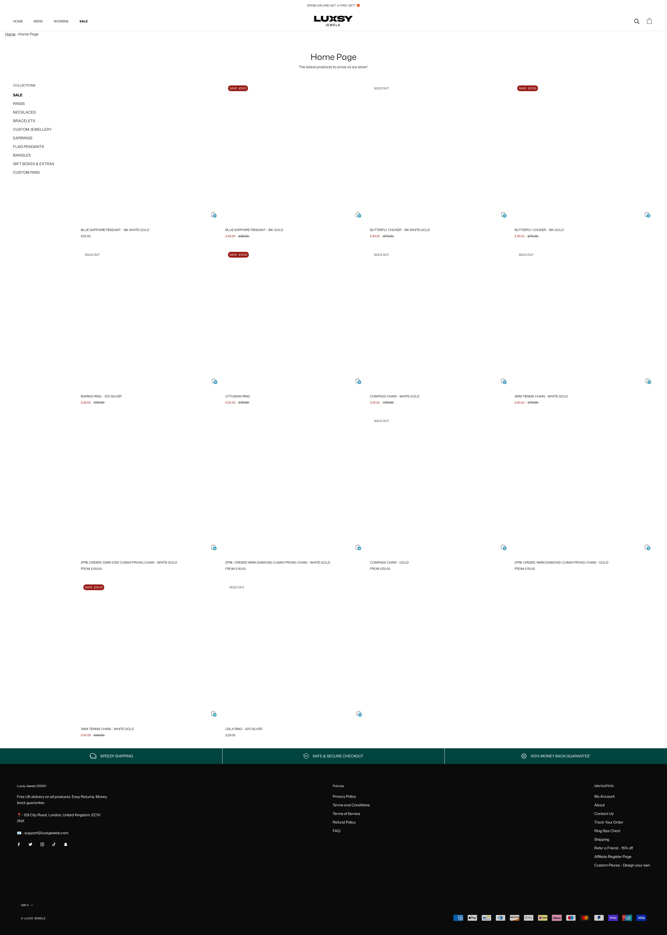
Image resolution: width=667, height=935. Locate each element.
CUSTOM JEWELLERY (32, 129)
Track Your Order (608, 822)
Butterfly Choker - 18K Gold (539, 230)
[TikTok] (54, 844)
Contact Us (604, 813)
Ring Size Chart (607, 830)
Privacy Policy (344, 796)
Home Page (28, 34)
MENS (38, 21)
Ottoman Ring (237, 396)
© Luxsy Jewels (33, 918)
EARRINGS (22, 137)
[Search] (637, 21)
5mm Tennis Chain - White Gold (541, 396)
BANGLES (22, 155)
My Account (604, 796)
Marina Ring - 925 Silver (101, 396)
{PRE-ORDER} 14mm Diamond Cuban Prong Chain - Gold (561, 562)
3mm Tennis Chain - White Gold (107, 729)
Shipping (601, 839)
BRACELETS (24, 120)
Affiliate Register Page (613, 856)
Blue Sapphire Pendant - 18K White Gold (115, 230)
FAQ (337, 830)
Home (10, 34)
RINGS (19, 103)
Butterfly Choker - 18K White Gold (400, 230)
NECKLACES (24, 112)
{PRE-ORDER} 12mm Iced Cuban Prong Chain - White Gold (129, 562)
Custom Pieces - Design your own (622, 865)
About (599, 804)
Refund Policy (344, 822)
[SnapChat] (65, 844)
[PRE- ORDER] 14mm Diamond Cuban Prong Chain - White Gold (277, 562)
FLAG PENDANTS (28, 146)
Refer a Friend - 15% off (613, 847)
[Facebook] (19, 844)
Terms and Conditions (351, 804)
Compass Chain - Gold (389, 562)
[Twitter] (30, 844)
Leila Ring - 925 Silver (243, 729)
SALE (83, 21)
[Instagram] (42, 844)
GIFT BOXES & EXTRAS (33, 163)
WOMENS (61, 21)
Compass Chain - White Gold (394, 396)
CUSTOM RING (26, 172)
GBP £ (25, 905)
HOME (18, 21)
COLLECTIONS (24, 85)
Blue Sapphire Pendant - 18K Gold (254, 230)
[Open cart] (650, 21)
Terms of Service (346, 813)
